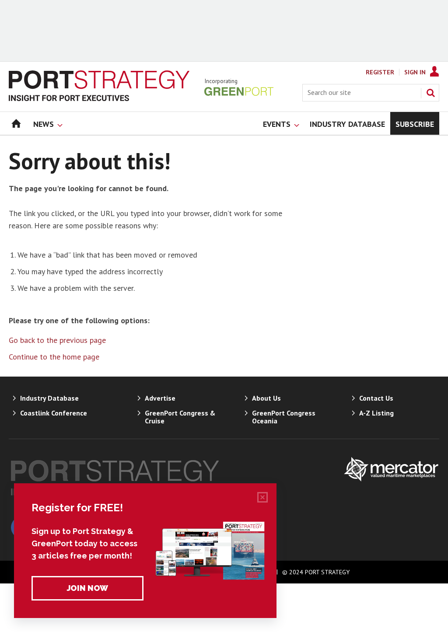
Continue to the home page (54, 357)
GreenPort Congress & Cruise (180, 417)
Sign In (415, 72)
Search (431, 93)
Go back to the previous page (57, 340)
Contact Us (376, 398)
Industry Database (49, 398)
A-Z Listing (376, 413)
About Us (266, 398)
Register (380, 72)
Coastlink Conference (53, 413)
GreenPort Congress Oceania (283, 417)
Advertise (160, 398)
